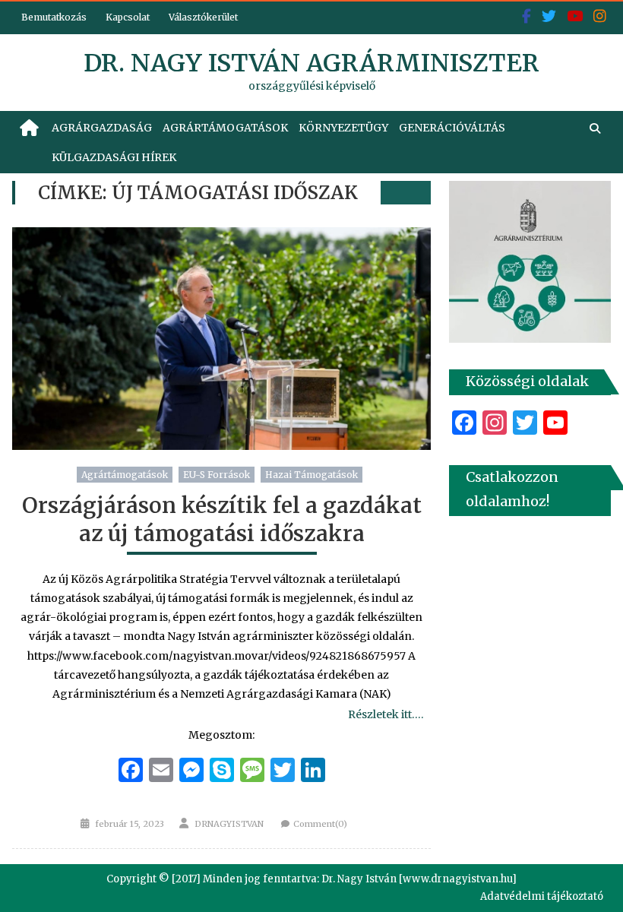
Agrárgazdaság (102, 128)
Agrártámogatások (225, 128)
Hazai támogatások (311, 474)
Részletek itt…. (385, 714)
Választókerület (203, 17)
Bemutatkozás (54, 17)
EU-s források (216, 474)
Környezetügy (343, 128)
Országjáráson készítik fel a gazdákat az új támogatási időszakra (222, 519)
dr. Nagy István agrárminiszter (311, 63)
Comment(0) (320, 824)
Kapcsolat (128, 17)
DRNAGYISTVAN (229, 824)
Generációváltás (452, 128)
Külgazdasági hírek (114, 157)
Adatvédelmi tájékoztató (541, 896)
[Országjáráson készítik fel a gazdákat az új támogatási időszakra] (221, 338)
